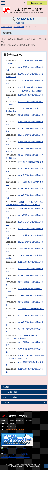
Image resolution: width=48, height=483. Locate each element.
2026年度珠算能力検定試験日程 (30, 91)
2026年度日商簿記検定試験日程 (30, 87)
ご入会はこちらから (37, 3)
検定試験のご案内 (19, 27)
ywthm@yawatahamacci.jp (15, 429)
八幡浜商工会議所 (27, 10)
